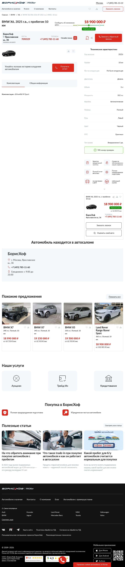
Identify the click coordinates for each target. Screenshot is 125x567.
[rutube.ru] (11, 529)
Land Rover (55, 512)
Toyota (78, 515)
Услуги (26, 9)
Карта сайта (28, 530)
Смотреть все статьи (113, 425)
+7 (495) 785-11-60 (49, 39)
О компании (39, 9)
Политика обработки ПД (46, 530)
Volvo (102, 515)
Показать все (114, 297)
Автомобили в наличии (11, 9)
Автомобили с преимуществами (77, 499)
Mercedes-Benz (57, 515)
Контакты (52, 9)
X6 (19, 15)
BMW (13, 15)
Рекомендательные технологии (58, 535)
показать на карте (9, 42)
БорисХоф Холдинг (14, 557)
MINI (78, 512)
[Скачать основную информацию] (87, 38)
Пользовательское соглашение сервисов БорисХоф (22, 535)
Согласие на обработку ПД (70, 530)
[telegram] (18, 530)
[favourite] (90, 9)
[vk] (3, 530)
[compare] (97, 9)
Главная (5, 15)
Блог (57, 499)
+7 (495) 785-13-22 (115, 3)
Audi (3, 512)
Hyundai (29, 512)
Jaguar (28, 515)
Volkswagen (104, 512)
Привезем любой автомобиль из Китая (92, 564)
